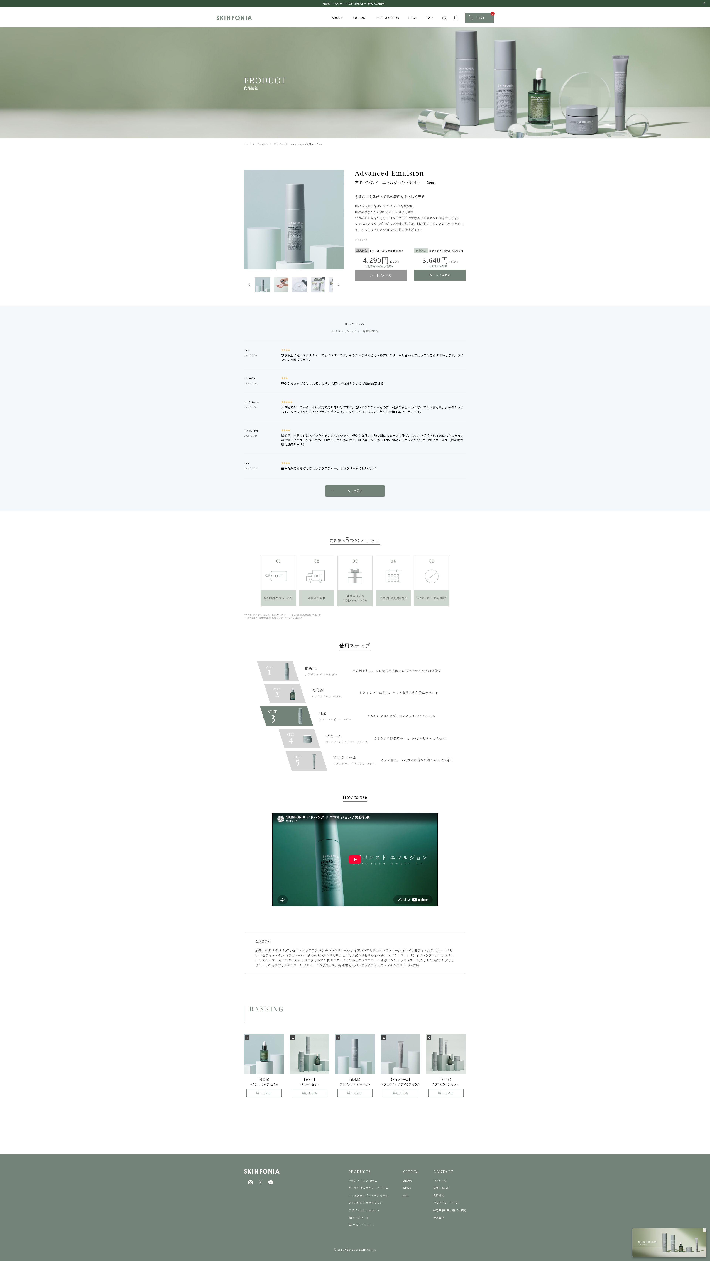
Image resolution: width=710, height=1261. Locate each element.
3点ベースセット (359, 1217)
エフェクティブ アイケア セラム (368, 1195)
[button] (262, 285)
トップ (247, 144)
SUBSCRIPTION (388, 17)
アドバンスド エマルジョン (365, 1203)
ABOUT (337, 17)
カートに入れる (381, 275)
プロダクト (262, 144)
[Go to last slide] (249, 284)
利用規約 (438, 1195)
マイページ (440, 1180)
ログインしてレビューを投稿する (355, 331)
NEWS (412, 17)
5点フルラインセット (361, 1225)
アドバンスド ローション (364, 1210)
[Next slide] (338, 284)
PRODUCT (359, 17)
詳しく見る (264, 1093)
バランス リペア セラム (363, 1180)
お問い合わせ (441, 1188)
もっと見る (355, 490)
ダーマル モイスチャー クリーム (368, 1188)
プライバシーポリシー (447, 1203)
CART (485, 16)
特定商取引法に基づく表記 (449, 1210)
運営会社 (438, 1217)
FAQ (430, 17)
